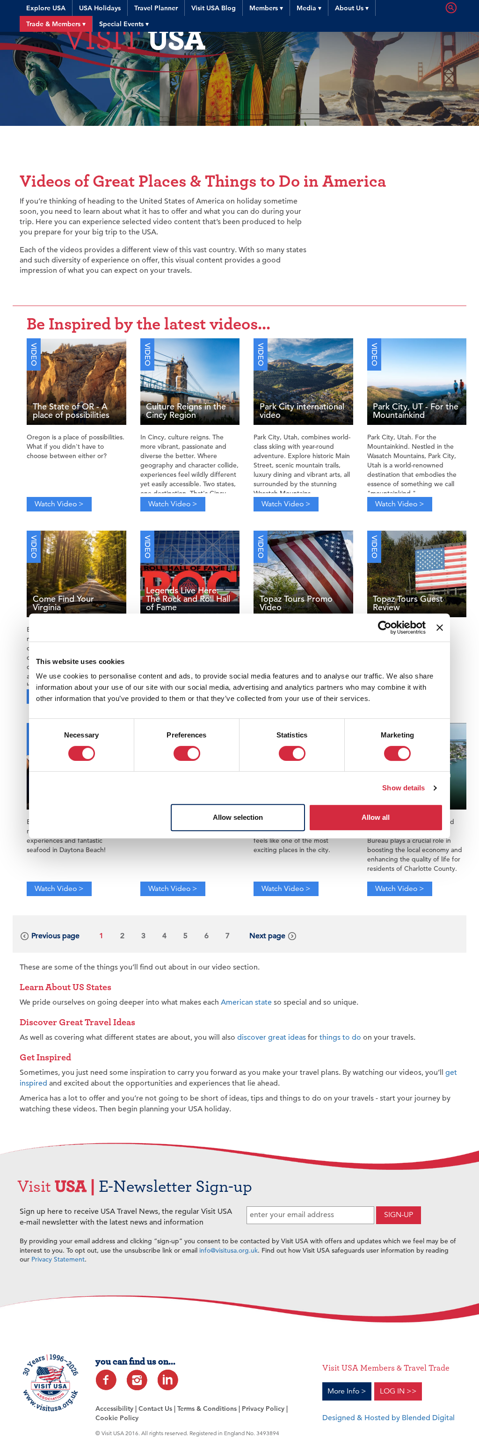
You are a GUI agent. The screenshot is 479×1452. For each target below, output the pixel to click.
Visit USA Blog (213, 8)
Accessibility (114, 1408)
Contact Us (155, 1408)
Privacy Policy (263, 1408)
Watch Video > (59, 504)
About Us (352, 8)
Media (309, 8)
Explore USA (45, 8)
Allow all (376, 817)
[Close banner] (439, 627)
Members (266, 8)
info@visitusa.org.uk (228, 1250)
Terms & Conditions (207, 1408)
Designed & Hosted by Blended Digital (388, 1418)
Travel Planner (156, 8)
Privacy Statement (58, 1259)
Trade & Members (56, 24)
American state (246, 1002)
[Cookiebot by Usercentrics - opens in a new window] (385, 627)
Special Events (124, 24)
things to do (340, 1037)
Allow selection (238, 817)
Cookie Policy (116, 1418)
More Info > (346, 1391)
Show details (403, 788)
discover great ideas (271, 1037)
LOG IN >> (398, 1391)
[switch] (187, 753)
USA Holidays (100, 8)
